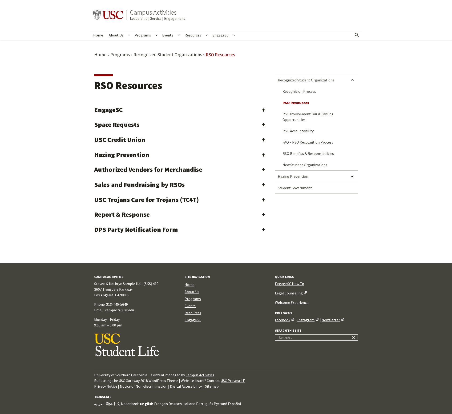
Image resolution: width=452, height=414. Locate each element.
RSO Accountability (298, 131)
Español (234, 403)
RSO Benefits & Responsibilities (308, 153)
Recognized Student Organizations (306, 80)
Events (167, 35)
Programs (143, 35)
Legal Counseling (289, 293)
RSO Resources (295, 102)
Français (161, 403)
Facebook (282, 320)
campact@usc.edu (119, 310)
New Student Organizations (304, 164)
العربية (99, 403)
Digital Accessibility (186, 386)
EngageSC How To (289, 283)
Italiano (188, 403)
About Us (116, 35)
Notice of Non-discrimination (143, 386)
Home (98, 35)
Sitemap (212, 386)
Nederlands (130, 403)
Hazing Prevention (293, 176)
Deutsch (175, 403)
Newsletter (331, 320)
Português (204, 403)
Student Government (295, 187)
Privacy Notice (105, 386)
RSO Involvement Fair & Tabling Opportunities (308, 117)
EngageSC (220, 35)
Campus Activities (153, 12)
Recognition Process (299, 91)
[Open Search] (357, 35)
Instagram (306, 320)
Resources (193, 35)
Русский (220, 403)
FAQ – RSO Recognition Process (307, 142)
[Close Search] (353, 337)
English (146, 403)
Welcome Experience (291, 302)
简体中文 (112, 403)
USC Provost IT (233, 380)
